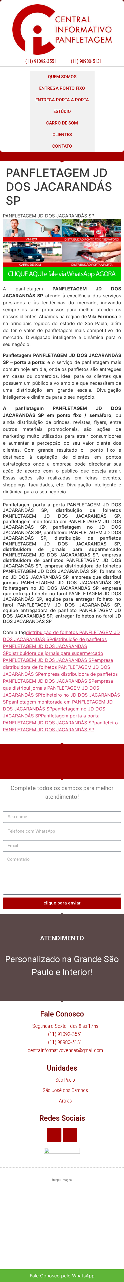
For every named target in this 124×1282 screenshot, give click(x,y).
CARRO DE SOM (62, 123)
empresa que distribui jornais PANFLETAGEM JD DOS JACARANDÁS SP (58, 688)
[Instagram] (70, 1135)
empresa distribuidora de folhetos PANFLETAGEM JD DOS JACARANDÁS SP (58, 667)
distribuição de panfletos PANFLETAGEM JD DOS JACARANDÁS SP (55, 646)
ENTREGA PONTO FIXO (62, 88)
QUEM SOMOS (62, 76)
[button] (62, 1201)
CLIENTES (62, 134)
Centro (13, 1201)
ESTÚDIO (62, 111)
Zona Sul (15, 1237)
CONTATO (62, 146)
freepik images (62, 1180)
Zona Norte (18, 1219)
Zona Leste (18, 1255)
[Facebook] (54, 1135)
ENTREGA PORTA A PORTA (62, 99)
